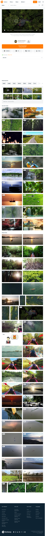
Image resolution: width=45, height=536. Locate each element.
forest (35, 82)
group (29, 82)
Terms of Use (34, 531)
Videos (17, 1)
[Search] (39, 5)
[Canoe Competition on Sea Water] (12, 351)
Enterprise (4, 514)
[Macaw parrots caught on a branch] (33, 162)
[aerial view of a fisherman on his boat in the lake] (33, 388)
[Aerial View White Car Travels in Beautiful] (33, 137)
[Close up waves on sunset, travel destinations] (12, 162)
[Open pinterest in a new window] (19, 531)
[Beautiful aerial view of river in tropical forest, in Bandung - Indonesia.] (16, 487)
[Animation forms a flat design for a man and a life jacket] (12, 338)
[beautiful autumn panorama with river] (33, 112)
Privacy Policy (40, 531)
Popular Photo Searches (17, 519)
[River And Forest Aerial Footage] (12, 124)
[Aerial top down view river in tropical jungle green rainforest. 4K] (12, 211)
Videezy (3, 512)
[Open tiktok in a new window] (21, 531)
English (36, 509)
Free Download (22, 46)
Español (36, 510)
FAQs (27, 509)
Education (4, 515)
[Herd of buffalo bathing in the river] (12, 174)
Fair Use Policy (38, 532)
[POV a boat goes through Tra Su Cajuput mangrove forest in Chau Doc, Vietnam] (12, 475)
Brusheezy (4, 509)
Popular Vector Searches (17, 517)
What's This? (10, 54)
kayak (4, 82)
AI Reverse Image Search (4, 520)
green (14, 82)
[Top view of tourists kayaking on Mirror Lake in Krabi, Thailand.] (14, 312)
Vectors (5, 1)
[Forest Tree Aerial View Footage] (33, 149)
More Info (4, 57)
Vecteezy (3, 510)
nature (19, 82)
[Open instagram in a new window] (15, 531)
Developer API (4, 517)
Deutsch (36, 514)
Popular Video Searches (17, 522)
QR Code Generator (4, 525)
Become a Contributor (28, 516)
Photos (11, 1)
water (24, 82)
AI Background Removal (5, 522)
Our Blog (28, 514)
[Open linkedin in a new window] (17, 531)
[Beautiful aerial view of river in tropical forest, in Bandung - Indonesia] (34, 487)
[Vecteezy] (2, 2)
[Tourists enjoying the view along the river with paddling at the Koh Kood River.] (12, 376)
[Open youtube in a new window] (24, 531)
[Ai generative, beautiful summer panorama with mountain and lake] (33, 224)
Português (37, 512)
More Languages (38, 517)
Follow (28, 42)
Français (36, 515)
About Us (28, 512)
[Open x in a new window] (23, 531)
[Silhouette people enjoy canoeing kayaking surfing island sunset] (12, 401)
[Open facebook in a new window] (13, 531)
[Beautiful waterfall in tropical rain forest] (33, 174)
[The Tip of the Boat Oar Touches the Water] (12, 413)
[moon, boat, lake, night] (12, 187)
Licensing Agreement (16, 509)
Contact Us (28, 510)
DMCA (15, 511)
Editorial (22, 1)
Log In (39, 1)
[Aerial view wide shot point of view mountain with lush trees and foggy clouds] (12, 112)
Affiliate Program (16, 514)
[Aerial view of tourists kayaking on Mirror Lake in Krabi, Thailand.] (22, 300)
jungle (9, 82)
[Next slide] (40, 83)
